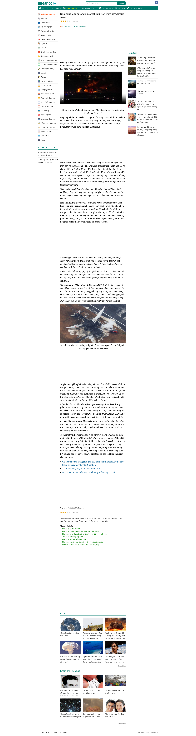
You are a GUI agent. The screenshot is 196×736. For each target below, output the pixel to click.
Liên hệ (56, 732)
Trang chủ (44, 8)
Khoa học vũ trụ (107, 8)
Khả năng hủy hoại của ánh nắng (74, 539)
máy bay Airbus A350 (76, 518)
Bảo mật (49, 732)
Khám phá (67, 26)
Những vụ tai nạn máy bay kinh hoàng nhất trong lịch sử (88, 472)
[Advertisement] (93, 44)
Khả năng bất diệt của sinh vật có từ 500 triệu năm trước (82, 542)
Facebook (63, 732)
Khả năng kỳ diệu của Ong (71, 529)
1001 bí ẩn (121, 8)
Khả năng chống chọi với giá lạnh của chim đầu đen (81, 531)
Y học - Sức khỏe (135, 8)
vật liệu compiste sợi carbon (113, 518)
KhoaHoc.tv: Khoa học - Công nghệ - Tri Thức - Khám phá (49, 3)
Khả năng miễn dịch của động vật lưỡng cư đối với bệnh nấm (84, 534)
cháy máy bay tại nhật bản (98, 521)
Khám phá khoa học (72, 8)
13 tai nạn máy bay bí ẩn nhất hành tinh (81, 468)
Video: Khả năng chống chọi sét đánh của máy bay (80, 544)
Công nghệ (57, 8)
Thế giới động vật (90, 8)
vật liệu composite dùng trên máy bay (73, 521)
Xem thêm (122, 666)
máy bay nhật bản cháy (93, 518)
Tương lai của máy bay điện (72, 537)
